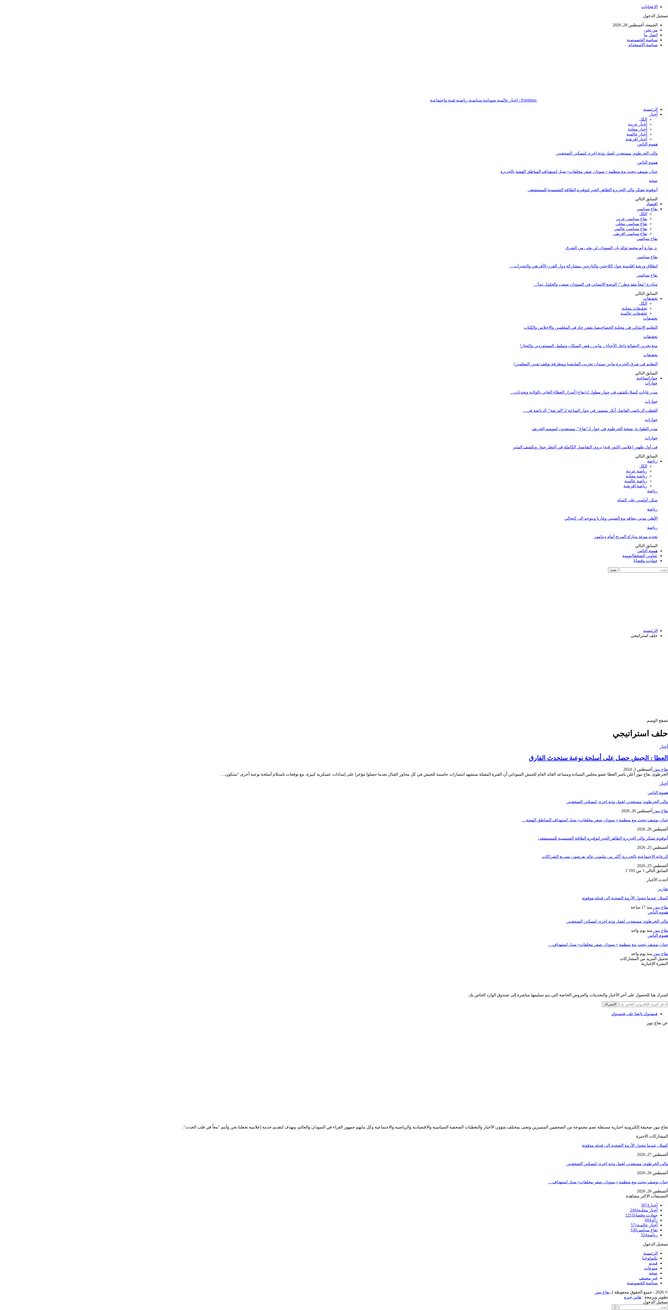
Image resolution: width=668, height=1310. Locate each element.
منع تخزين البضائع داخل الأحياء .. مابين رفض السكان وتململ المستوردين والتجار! (589, 345)
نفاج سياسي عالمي (630, 228)
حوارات (647, 378)
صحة (653, 180)
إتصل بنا (651, 35)
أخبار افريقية (636, 139)
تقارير (663, 889)
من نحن (651, 30)
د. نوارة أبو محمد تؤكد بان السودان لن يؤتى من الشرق (611, 247)
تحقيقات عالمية (634, 313)
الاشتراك (610, 1004)
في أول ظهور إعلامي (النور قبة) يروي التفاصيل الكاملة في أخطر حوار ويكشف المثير (585, 447)
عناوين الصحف (640, 555)
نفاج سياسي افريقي (630, 233)
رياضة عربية (636, 471)
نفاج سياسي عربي (631, 219)
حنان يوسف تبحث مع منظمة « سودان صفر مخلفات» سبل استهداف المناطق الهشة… (595, 820)
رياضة (652, 461)
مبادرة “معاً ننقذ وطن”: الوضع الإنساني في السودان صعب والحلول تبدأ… (596, 284)
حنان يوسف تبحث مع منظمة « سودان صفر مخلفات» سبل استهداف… (608, 944)
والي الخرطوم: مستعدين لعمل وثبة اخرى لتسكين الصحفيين (607, 153)
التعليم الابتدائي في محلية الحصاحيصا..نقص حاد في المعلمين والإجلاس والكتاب (591, 327)
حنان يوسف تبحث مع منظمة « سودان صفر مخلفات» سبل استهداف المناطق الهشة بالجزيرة (579, 171)
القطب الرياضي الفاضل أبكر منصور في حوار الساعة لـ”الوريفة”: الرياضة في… (590, 410)
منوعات (651, 1268)
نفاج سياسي (647, 209)
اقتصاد (652, 204)
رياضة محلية (636, 476)
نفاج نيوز (602, 1292)
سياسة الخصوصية (642, 40)
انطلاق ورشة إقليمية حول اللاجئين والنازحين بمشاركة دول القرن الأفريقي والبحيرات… (584, 266)
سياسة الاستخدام (643, 45)
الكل (643, 119)
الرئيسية (650, 109)
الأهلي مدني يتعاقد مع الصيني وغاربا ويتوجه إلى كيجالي (611, 518)
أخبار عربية (637, 124)
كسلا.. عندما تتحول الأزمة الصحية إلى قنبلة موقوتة (625, 898)
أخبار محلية (637, 129)
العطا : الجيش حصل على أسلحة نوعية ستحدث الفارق (598, 758)
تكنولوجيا (650, 1258)
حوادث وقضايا (646, 560)
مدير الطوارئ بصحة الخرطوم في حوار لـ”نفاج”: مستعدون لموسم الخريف (595, 428)
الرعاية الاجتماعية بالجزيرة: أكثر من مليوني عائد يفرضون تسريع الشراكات (605, 856)
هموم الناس (647, 144)
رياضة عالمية (635, 481)
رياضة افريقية (635, 486)
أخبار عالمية (637, 134)
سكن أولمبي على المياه (637, 500)
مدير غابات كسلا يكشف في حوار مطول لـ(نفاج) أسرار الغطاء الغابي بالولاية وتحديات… (584, 392)
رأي (651, 1220)
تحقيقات (650, 298)
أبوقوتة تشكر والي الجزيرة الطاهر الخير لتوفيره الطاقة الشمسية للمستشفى (593, 190)
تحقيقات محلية (634, 308)
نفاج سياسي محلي (631, 223)
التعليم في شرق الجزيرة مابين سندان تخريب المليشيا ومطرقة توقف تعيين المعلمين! (586, 364)
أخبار (653, 114)
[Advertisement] (334, 678)
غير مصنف (648, 1278)
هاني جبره (632, 1297)
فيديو (653, 1263)
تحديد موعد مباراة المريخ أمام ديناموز (626, 536)
